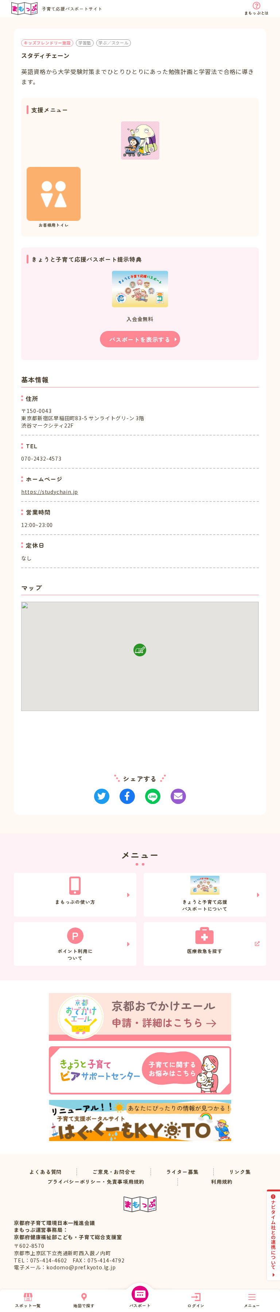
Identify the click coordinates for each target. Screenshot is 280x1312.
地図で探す (84, 1305)
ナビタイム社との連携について (273, 1234)
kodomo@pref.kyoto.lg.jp (81, 1267)
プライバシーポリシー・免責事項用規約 (95, 1181)
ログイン (196, 1305)
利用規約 (222, 1181)
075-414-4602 (48, 1260)
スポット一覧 (28, 1305)
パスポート (140, 1305)
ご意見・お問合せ (113, 1171)
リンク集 (239, 1171)
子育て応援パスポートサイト (72, 8)
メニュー (252, 1305)
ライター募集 (182, 1171)
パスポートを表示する (140, 339)
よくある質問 (45, 1171)
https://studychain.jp (49, 491)
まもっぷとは (256, 13)
